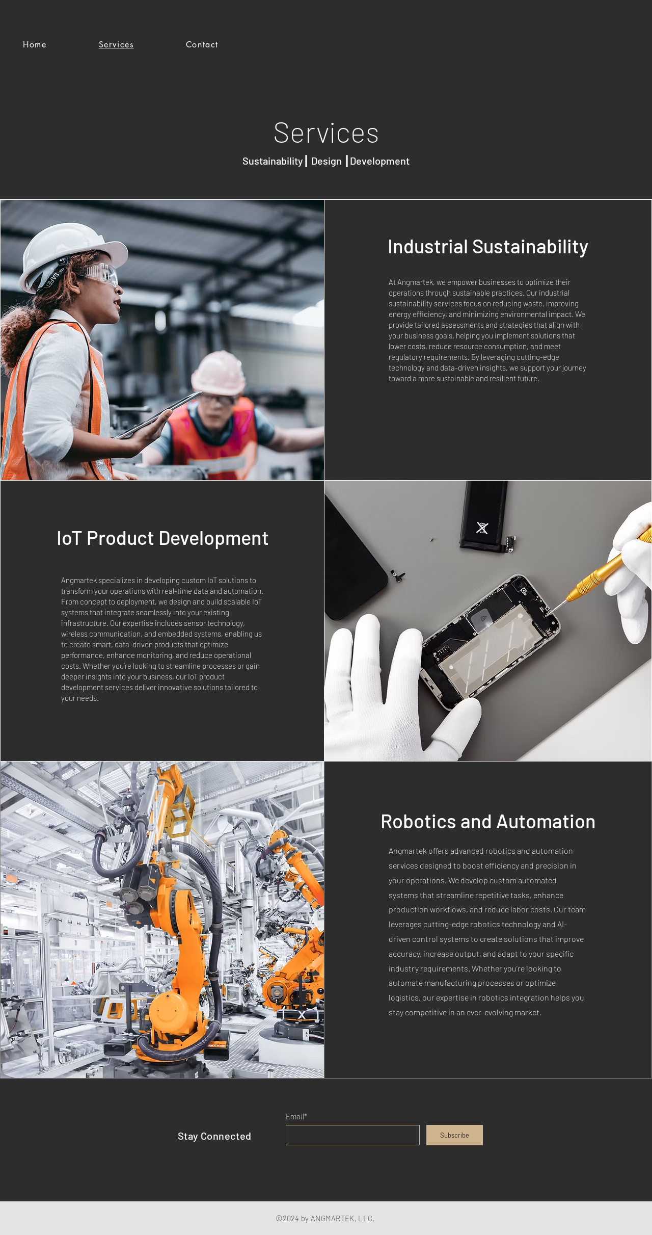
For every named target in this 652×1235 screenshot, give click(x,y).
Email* (296, 1116)
